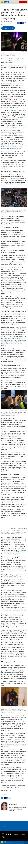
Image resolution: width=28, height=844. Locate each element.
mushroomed (9, 139)
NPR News (5, 794)
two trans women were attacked (16, 338)
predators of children (15, 148)
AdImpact (20, 135)
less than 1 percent (16, 110)
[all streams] (26, 842)
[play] (2, 842)
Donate (24, 2)
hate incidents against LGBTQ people (17, 118)
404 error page (15, 773)
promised (12, 152)
